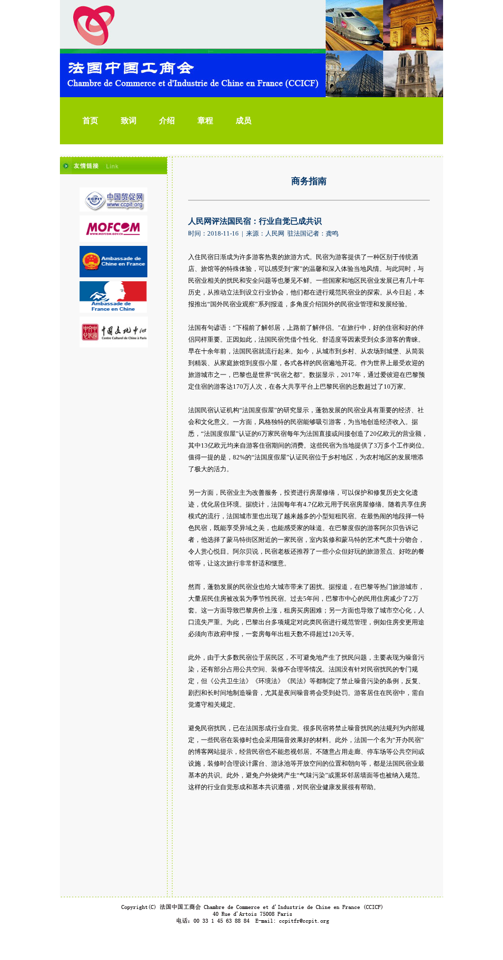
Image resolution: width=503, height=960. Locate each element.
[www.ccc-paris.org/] (114, 345)
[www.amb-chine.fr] (113, 275)
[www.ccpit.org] (113, 209)
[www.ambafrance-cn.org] (113, 310)
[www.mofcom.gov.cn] (113, 240)
